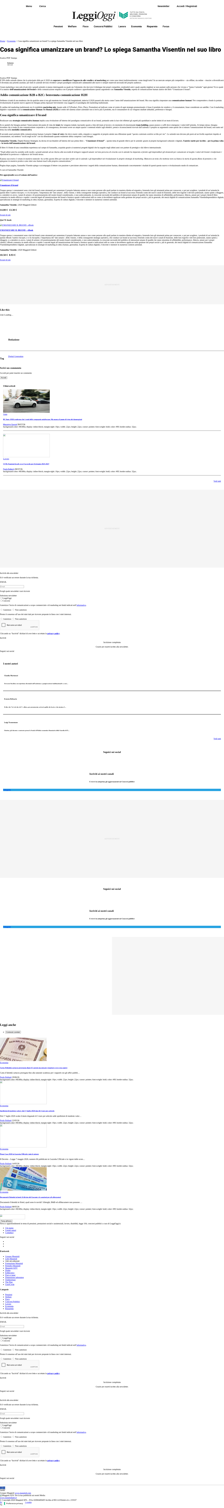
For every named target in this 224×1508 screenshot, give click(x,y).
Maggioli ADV (11, 1268)
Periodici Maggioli (12, 1266)
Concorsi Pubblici (103, 26)
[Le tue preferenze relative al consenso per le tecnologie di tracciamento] (13, 1503)
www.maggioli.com (23, 1493)
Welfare (72, 26)
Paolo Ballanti (8, 469)
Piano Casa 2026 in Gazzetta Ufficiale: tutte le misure (19, 1154)
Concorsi (6, 601)
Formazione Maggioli (14, 1263)
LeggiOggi (7, 598)
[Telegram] (120, 759)
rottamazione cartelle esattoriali (145, 32)
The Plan (9, 1282)
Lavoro (122, 26)
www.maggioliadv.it (8, 1498)
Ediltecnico (9, 1273)
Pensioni (58, 26)
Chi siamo (9, 1228)
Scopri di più (5, 215)
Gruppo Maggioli (12, 1256)
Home (2, 41)
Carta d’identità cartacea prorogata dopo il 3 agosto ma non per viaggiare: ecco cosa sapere (33, 1068)
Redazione (10, 63)
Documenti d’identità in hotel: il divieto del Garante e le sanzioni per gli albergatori (30, 1197)
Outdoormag (10, 1280)
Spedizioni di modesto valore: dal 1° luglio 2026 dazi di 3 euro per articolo (27, 1111)
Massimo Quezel (10, 424)
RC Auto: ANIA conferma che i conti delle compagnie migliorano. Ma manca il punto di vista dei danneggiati (42, 419)
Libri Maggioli (11, 1259)
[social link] (4, 339)
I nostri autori (10, 1230)
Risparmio (152, 26)
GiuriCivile (9, 1284)
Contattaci (9, 1233)
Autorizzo (7, 610)
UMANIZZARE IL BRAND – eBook (16, 230)
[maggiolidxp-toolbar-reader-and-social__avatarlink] (4, 63)
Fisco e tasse (10, 1275)
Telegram (7, 790)
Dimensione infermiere (14, 1277)
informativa (81, 605)
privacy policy (53, 633)
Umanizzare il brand (9, 185)
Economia (136, 26)
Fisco (86, 26)
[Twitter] (112, 759)
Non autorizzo (21, 610)
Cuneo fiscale (117, 32)
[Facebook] (103, 759)
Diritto (7, 1270)
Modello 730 (84, 32)
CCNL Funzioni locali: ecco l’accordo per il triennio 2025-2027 (26, 464)
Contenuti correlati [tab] (13, 1032)
